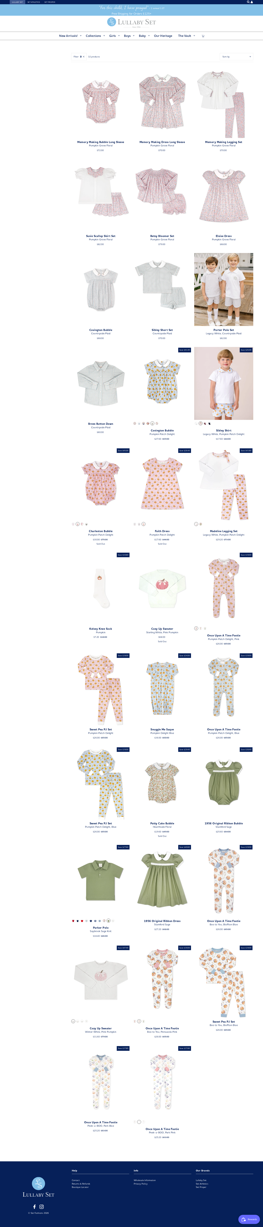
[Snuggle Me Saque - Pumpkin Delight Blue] (162, 689)
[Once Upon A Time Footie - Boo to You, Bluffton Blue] (223, 880)
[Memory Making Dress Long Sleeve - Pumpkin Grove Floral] (162, 101)
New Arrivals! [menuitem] (68, 36)
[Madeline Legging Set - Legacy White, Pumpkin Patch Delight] (223, 484)
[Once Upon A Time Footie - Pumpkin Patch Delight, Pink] (223, 588)
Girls (112, 36)
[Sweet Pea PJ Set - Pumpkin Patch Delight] (100, 689)
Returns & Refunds (81, 1183)
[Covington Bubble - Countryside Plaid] (100, 289)
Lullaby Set (17, 2)
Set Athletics (34, 2)
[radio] (135, 423)
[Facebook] (34, 1207)
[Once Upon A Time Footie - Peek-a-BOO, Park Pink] (162, 1081)
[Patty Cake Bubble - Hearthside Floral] (162, 783)
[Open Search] (248, 2)
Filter (76, 56)
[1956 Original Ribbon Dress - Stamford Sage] (162, 880)
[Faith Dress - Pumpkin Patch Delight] (162, 484)
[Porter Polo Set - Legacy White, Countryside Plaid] (223, 289)
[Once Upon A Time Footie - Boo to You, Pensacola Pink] (162, 981)
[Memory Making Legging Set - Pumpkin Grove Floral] (223, 101)
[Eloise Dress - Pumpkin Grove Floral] (223, 195)
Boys (127, 36)
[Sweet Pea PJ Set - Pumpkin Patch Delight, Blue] (100, 783)
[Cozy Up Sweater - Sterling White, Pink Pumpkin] (162, 588)
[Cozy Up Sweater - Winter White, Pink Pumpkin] (100, 981)
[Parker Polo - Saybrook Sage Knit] (100, 880)
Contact (76, 1180)
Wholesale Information (145, 1180)
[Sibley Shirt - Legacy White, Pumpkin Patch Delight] (223, 383)
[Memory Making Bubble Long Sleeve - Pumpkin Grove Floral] (100, 101)
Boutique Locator (80, 1187)
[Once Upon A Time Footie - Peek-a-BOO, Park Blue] (100, 1081)
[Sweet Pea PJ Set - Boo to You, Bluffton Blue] (223, 981)
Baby (142, 36)
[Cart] (203, 35)
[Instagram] (41, 1207)
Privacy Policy (140, 1183)
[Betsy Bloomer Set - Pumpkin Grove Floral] (162, 195)
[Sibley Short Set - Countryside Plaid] (162, 289)
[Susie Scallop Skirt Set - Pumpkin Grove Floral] (100, 195)
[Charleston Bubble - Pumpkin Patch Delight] (100, 484)
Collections (93, 36)
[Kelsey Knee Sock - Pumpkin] (100, 588)
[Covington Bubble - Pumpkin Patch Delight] (162, 383)
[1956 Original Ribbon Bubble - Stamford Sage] (223, 783)
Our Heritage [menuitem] (163, 36)
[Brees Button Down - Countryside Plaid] (100, 383)
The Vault (184, 36)
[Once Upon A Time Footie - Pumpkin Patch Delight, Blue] (223, 689)
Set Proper (49, 2)
